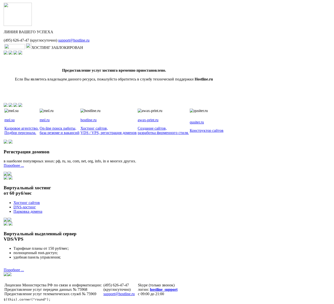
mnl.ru (45, 120)
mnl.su (9, 120)
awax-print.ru (148, 120)
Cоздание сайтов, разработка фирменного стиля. (163, 130)
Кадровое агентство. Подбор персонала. (21, 130)
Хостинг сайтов (26, 203)
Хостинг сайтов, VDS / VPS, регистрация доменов (108, 130)
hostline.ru (88, 120)
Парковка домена (27, 211)
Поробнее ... (14, 165)
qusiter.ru (197, 122)
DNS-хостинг (24, 207)
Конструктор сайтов (206, 130)
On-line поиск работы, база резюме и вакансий (59, 130)
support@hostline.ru (73, 40)
